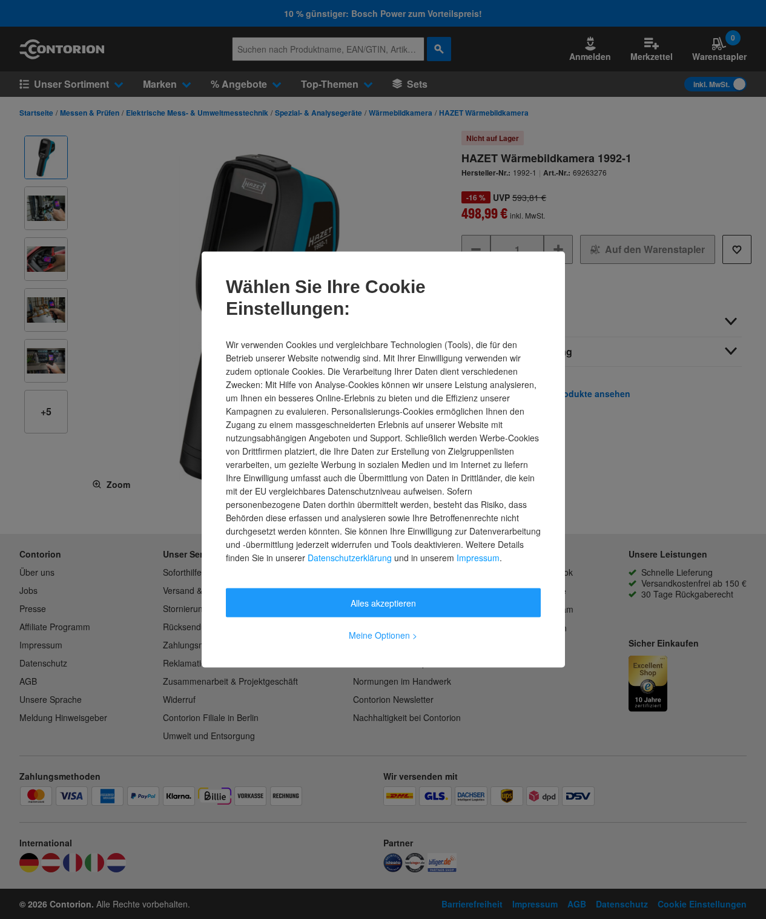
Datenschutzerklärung (350, 558)
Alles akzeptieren (383, 603)
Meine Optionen (383, 635)
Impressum (478, 558)
